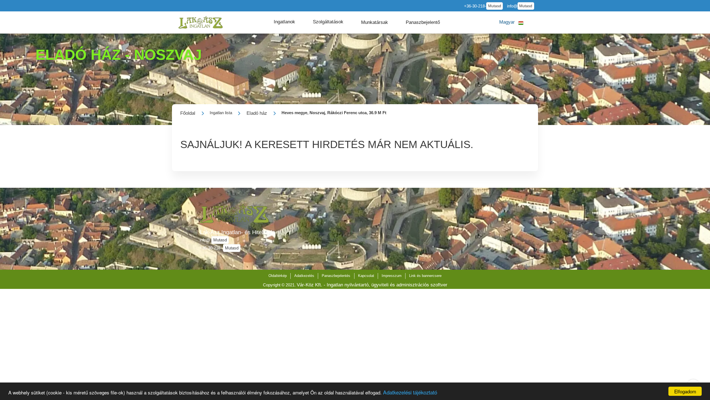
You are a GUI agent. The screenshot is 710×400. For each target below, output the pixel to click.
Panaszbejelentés (336, 276)
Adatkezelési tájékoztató (410, 392)
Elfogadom (685, 391)
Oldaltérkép (277, 276)
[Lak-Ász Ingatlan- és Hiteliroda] (200, 22)
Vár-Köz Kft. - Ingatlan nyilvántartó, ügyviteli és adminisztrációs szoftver (372, 285)
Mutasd (494, 6)
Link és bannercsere (425, 276)
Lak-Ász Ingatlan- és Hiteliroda (237, 232)
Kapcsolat (366, 276)
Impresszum (392, 276)
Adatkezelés (304, 276)
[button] (284, 22)
